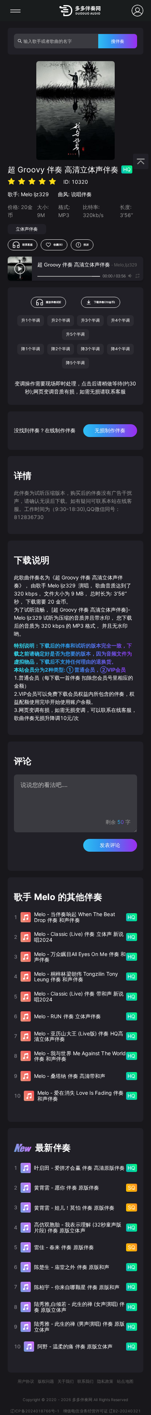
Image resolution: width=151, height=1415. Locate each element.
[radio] (11, 181)
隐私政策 (105, 1381)
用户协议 (26, 1381)
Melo (26, 194)
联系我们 (85, 1381)
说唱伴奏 (81, 194)
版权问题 (46, 1381)
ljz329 (41, 194)
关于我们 (66, 1381)
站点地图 (125, 1381)
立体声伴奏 (27, 229)
